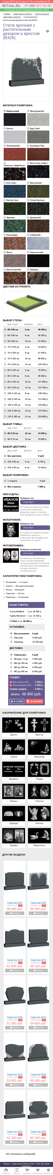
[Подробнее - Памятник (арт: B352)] (15, 1117)
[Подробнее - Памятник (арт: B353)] (38, 1117)
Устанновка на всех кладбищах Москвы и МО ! (26, 10)
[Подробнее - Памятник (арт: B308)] (38, 889)
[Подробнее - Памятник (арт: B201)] (15, 889)
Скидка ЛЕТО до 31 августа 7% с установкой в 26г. (26, 1)
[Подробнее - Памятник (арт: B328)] (38, 1060)
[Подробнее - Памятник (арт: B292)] (15, 1060)
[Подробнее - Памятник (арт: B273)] (38, 946)
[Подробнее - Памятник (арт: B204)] (38, 1003)
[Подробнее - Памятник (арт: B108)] (15, 946)
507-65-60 (38, 6)
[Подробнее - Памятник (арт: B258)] (15, 1003)
